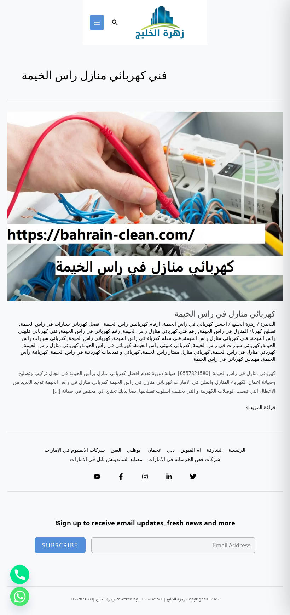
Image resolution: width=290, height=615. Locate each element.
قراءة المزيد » (261, 407)
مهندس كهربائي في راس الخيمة (226, 358)
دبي (171, 449)
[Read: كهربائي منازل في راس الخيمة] (145, 205)
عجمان (154, 449)
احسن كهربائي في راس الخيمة (195, 323)
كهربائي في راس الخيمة (106, 345)
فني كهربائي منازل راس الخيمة (216, 338)
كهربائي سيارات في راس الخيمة (226, 345)
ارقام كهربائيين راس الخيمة (132, 323)
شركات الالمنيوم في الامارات (75, 449)
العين (116, 449)
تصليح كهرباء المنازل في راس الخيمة (237, 331)
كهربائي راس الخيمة (89, 338)
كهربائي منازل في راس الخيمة (225, 313)
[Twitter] (193, 476)
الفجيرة (268, 323)
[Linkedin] (169, 476)
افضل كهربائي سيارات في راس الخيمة (61, 323)
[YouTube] (97, 476)
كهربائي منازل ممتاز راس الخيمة (176, 351)
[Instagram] (145, 476)
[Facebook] (121, 476)
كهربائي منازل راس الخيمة (51, 345)
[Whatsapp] (19, 596)
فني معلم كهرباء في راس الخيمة (147, 338)
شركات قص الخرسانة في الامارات (184, 459)
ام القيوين (190, 449)
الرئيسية (236, 449)
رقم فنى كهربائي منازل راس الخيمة (160, 331)
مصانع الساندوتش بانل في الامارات (106, 459)
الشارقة (215, 449)
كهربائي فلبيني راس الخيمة (162, 345)
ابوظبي (134, 449)
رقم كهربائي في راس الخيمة (90, 331)
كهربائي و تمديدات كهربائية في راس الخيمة (95, 351)
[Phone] (19, 574)
